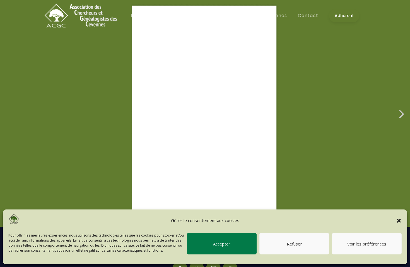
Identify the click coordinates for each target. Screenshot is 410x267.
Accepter (221, 244)
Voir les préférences (366, 244)
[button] (399, 220)
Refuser (294, 244)
